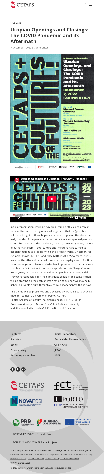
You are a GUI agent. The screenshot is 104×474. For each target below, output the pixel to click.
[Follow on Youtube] (23, 369)
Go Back (16, 22)
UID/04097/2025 (52, 458)
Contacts (15, 334)
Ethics (14, 344)
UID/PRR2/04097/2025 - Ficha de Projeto (33, 442)
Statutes (15, 339)
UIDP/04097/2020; (36, 458)
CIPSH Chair (61, 344)
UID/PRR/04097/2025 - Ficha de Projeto (32, 434)
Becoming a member (22, 355)
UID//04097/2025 (69, 458)
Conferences (41, 47)
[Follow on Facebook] (12, 369)
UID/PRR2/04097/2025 (20, 463)
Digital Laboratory (65, 334)
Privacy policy (18, 350)
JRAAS (57, 350)
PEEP (57, 355)
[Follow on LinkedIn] (18, 369)
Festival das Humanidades (70, 339)
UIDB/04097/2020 (18, 458)
